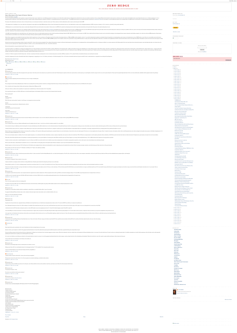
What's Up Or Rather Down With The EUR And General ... (184, 124)
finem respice (176, 250)
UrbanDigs (176, 265)
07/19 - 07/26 (177, 71)
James (8, 179)
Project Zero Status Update (179, 159)
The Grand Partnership (178, 194)
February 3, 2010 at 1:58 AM (12, 312)
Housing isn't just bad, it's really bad (181, 140)
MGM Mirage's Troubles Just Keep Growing (182, 181)
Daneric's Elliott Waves (178, 247)
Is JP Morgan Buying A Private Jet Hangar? (182, 175)
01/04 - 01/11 (177, 223)
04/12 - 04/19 (177, 93)
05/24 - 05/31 (177, 84)
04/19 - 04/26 (177, 92)
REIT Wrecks (176, 269)
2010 (175, 66)
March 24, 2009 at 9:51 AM (11, 259)
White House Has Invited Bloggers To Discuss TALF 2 (184, 188)
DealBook (176, 257)
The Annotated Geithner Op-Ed (180, 173)
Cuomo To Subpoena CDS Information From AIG (183, 128)
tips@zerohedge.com (176, 23)
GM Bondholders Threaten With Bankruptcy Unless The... (184, 200)
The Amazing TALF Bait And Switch (181, 205)
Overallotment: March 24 (179, 149)
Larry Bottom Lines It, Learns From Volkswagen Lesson (184, 160)
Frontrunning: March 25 (179, 146)
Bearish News (176, 266)
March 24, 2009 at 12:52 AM (11, 214)
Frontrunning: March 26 (179, 132)
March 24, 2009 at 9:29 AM (11, 251)
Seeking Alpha (176, 231)
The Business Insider (177, 229)
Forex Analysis (176, 278)
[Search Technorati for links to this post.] (43, 61)
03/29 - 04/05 (177, 97)
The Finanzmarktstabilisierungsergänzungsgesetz (183, 180)
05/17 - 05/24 (177, 85)
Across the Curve (177, 255)
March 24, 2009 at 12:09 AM (11, 155)
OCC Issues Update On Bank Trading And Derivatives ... (184, 104)
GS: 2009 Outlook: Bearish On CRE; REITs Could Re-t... (184, 183)
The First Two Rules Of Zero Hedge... (181, 202)
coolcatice (8, 77)
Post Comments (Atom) (14, 319)
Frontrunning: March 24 (179, 164)
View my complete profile (182, 293)
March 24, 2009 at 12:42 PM (11, 273)
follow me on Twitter (228, 299)
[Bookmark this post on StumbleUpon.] (12, 61)
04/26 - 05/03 (177, 90)
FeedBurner (204, 51)
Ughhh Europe (177, 154)
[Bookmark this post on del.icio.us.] (17, 61)
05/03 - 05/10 (177, 89)
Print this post (9, 63)
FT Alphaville (176, 258)
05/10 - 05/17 (177, 87)
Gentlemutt (8, 223)
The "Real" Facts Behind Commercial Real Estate (183, 108)
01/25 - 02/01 (177, 218)
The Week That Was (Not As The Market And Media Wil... (184, 109)
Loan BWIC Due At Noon (179, 184)
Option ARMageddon (177, 276)
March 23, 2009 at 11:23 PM (11, 119)
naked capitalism (177, 242)
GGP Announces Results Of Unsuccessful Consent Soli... (184, 192)
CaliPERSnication (178, 100)
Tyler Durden (180, 289)
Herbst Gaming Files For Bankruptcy (181, 197)
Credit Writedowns (177, 245)
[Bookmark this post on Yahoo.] (39, 61)
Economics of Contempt (178, 268)
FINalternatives (177, 253)
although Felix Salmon (98, 19)
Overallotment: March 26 (179, 122)
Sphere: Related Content (14, 58)
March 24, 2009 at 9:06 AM (11, 240)
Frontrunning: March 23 (179, 196)
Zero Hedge (118, 5)
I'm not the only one (18, 277)
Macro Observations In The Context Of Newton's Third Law (18, 15)
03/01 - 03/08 (177, 210)
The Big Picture (177, 232)
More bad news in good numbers (180, 176)
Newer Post (7, 316)
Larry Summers (50, 29)
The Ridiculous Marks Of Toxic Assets (181, 152)
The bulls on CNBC (178, 172)
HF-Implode (176, 240)
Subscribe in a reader (176, 31)
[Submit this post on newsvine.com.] (25, 61)
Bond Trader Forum (177, 274)
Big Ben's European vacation (179, 199)
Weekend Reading (178, 204)
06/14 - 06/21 (177, 79)
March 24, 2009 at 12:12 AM (11, 168)
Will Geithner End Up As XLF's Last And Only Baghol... (184, 127)
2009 (175, 68)
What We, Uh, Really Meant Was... (180, 114)
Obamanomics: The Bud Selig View (181, 117)
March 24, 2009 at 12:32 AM (11, 196)
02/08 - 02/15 (177, 215)
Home (84, 316)
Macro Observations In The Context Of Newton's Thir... (184, 165)
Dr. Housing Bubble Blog (178, 239)
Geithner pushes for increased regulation (181, 125)
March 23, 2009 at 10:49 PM (11, 74)
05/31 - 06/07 (177, 82)
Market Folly (176, 248)
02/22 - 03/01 (177, 212)
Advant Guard (9, 253)
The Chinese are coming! (179, 141)
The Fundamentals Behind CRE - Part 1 (181, 101)
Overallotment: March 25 (179, 135)
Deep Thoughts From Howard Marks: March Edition (183, 116)
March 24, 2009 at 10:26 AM (11, 265)
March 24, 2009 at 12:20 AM (11, 176)
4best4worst (176, 282)
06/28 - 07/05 (177, 76)
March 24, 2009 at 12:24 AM (11, 185)
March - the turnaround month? (180, 103)
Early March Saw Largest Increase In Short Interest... (183, 136)
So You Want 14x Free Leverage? (180, 168)
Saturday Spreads (177, 106)
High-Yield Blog (177, 273)
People (174, 56)
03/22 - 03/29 (177, 98)
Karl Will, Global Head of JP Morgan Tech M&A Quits (184, 178)
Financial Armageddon (178, 281)
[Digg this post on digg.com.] (7, 61)
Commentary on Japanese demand (180, 112)
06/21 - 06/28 (177, 77)
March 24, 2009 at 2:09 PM (11, 279)
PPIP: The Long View (178, 119)
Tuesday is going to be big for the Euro (181, 167)
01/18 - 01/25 (177, 220)
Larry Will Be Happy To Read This (180, 157)
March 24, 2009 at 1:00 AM (11, 220)
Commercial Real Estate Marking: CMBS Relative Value (184, 148)
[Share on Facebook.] (30, 61)
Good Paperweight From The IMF (180, 156)
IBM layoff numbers (178, 144)
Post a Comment (8, 314)
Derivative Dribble (177, 237)
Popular (181, 56)
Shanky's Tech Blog (177, 236)
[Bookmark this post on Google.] (35, 61)
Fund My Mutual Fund (178, 244)
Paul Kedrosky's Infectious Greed (180, 284)
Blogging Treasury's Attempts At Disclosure (182, 186)
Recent (177, 56)
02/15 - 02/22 (177, 214)
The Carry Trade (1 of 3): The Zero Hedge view (182, 189)
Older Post (161, 316)
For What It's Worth (177, 260)
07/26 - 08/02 (177, 69)
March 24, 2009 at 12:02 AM (11, 149)
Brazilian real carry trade (179, 130)
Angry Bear (176, 279)
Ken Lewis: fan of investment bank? (181, 111)
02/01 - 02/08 (177, 217)
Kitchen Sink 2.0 (177, 170)
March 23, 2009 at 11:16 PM (11, 113)
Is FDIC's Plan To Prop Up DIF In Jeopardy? (182, 133)
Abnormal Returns (177, 234)
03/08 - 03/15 (177, 209)
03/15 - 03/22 (177, 207)
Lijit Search (175, 18)
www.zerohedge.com (181, 15)
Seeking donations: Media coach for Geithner (182, 143)
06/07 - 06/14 (177, 81)
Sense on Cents (176, 263)
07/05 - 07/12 (177, 74)
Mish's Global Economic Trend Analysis (181, 261)
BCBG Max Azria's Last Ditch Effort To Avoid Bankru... (184, 162)
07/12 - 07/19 (177, 73)
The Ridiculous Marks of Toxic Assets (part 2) (182, 151)
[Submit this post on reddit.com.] (21, 61)
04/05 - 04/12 (177, 95)
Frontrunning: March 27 (179, 120)
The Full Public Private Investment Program (182, 191)
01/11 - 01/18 (177, 222)
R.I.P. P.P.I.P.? (177, 138)
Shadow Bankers (177, 271)
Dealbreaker (176, 252)
